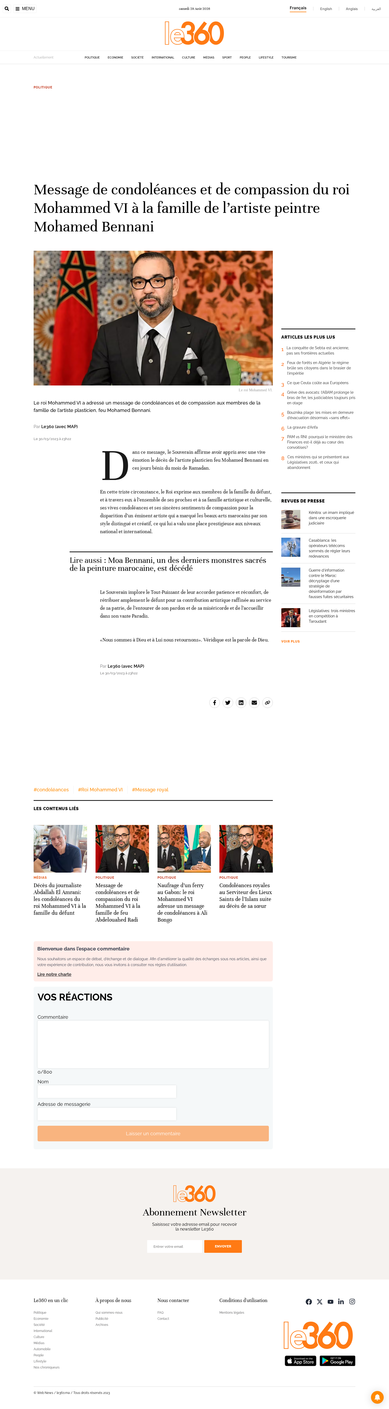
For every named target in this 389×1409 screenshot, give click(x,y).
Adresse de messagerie (64, 1104)
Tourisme (289, 57)
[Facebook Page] (309, 1301)
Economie (115, 57)
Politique (92, 57)
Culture (188, 57)
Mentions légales (231, 1312)
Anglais (352, 9)
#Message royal (150, 789)
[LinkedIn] (341, 1301)
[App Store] (300, 1360)
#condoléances (51, 789)
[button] (377, 1397)
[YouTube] (330, 1301)
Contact (163, 1319)
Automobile (42, 1349)
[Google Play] (337, 1360)
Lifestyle (266, 57)
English (326, 9)
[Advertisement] (194, 135)
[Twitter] (319, 1301)
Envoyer (223, 1246)
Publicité (102, 1319)
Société (137, 57)
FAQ (160, 1312)
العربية (376, 9)
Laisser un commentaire (153, 1133)
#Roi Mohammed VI (100, 789)
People (245, 57)
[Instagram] (352, 1301)
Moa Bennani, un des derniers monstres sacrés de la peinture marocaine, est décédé (168, 564)
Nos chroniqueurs (47, 1367)
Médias (208, 57)
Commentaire (53, 1017)
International (163, 57)
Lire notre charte (54, 974)
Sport (227, 57)
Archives (102, 1325)
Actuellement (43, 57)
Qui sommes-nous (109, 1312)
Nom (43, 1081)
